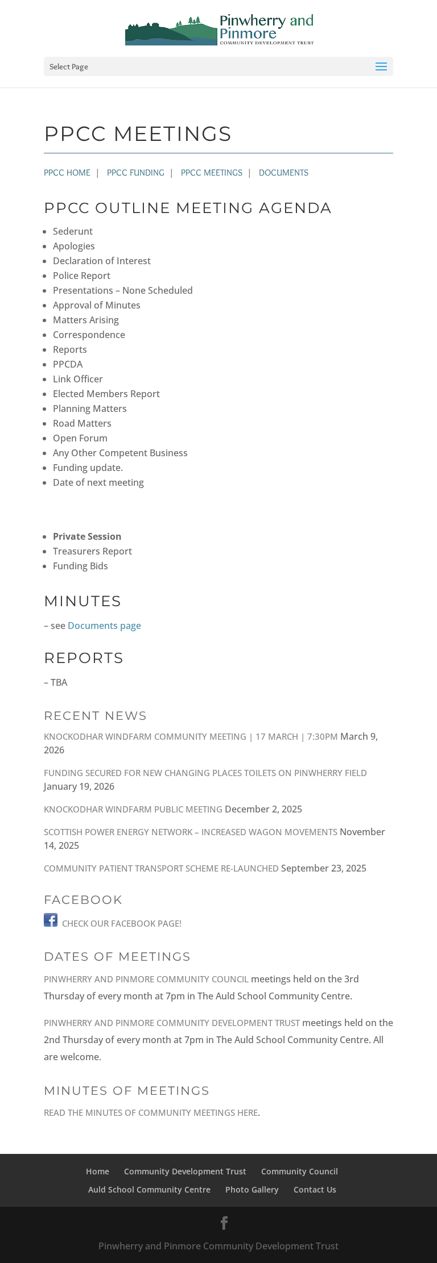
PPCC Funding (135, 172)
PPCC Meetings (211, 172)
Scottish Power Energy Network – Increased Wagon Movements (190, 831)
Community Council (299, 1171)
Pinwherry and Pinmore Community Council (146, 979)
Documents (283, 172)
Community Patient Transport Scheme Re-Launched (161, 868)
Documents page (104, 625)
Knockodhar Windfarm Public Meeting (133, 809)
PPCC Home (67, 172)
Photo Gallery (252, 1189)
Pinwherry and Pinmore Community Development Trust (172, 1022)
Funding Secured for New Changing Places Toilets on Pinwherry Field (205, 772)
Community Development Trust (185, 1171)
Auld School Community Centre (149, 1189)
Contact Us (315, 1189)
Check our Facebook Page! (122, 923)
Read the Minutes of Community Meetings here (151, 1112)
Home (97, 1171)
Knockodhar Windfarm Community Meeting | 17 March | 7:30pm (191, 736)
